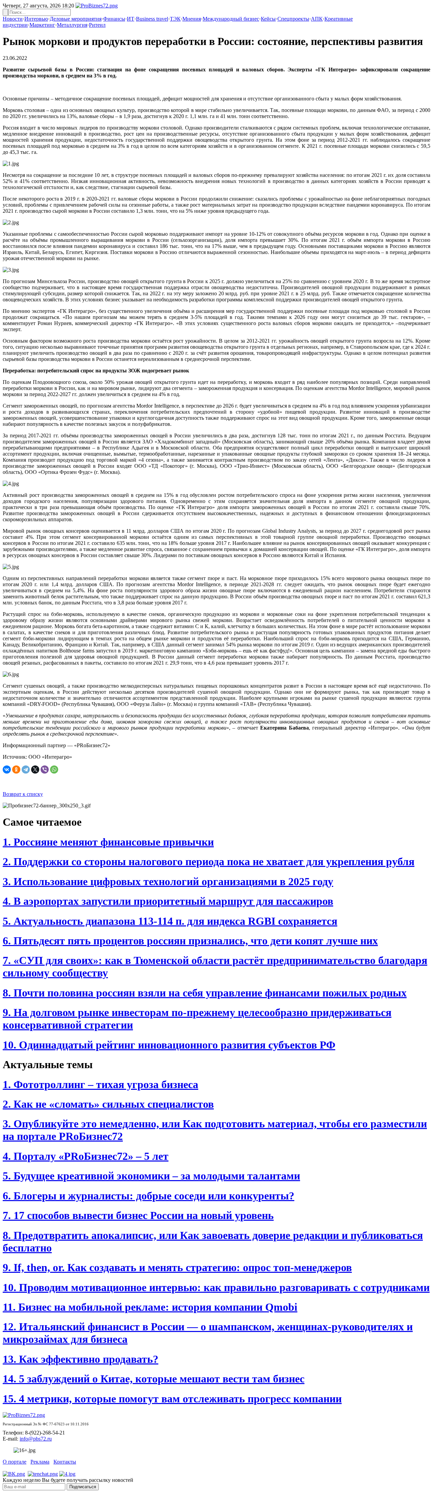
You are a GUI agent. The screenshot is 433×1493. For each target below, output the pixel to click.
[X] (35, 769)
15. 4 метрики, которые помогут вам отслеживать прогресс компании (172, 1399)
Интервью (36, 19)
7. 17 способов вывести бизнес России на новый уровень (138, 1215)
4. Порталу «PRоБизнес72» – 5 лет (85, 1156)
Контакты (64, 1462)
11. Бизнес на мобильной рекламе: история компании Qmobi (150, 1307)
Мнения (191, 19)
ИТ (130, 19)
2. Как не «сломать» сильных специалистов (108, 1104)
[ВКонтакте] (7, 769)
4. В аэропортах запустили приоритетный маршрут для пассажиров (168, 901)
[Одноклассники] (16, 769)
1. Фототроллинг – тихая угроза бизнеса (100, 1084)
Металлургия (72, 25)
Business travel (152, 19)
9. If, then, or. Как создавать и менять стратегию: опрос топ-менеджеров (177, 1267)
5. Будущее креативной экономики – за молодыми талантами (151, 1176)
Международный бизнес (231, 19)
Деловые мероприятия (75, 19)
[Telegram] (26, 769)
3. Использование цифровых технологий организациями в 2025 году (168, 881)
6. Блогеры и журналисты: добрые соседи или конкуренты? (148, 1196)
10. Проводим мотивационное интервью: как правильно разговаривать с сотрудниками (216, 1287)
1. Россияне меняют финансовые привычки (108, 842)
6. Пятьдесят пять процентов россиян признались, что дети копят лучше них (190, 941)
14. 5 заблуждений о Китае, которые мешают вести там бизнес (153, 1379)
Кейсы (268, 19)
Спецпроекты (293, 19)
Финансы (114, 19)
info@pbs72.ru (36, 1439)
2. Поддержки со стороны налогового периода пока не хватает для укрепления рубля (208, 861)
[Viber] (45, 769)
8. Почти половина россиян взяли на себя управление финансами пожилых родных (205, 993)
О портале (14, 1462)
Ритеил (97, 25)
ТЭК (175, 19)
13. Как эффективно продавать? (80, 1359)
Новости (13, 19)
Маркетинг (42, 25)
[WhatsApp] (54, 769)
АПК (317, 19)
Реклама (39, 1462)
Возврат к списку (23, 794)
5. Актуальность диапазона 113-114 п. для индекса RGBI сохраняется (170, 921)
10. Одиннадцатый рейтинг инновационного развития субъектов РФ (169, 1045)
